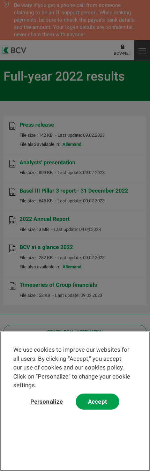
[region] (75, 401)
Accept (97, 401)
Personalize (46, 401)
